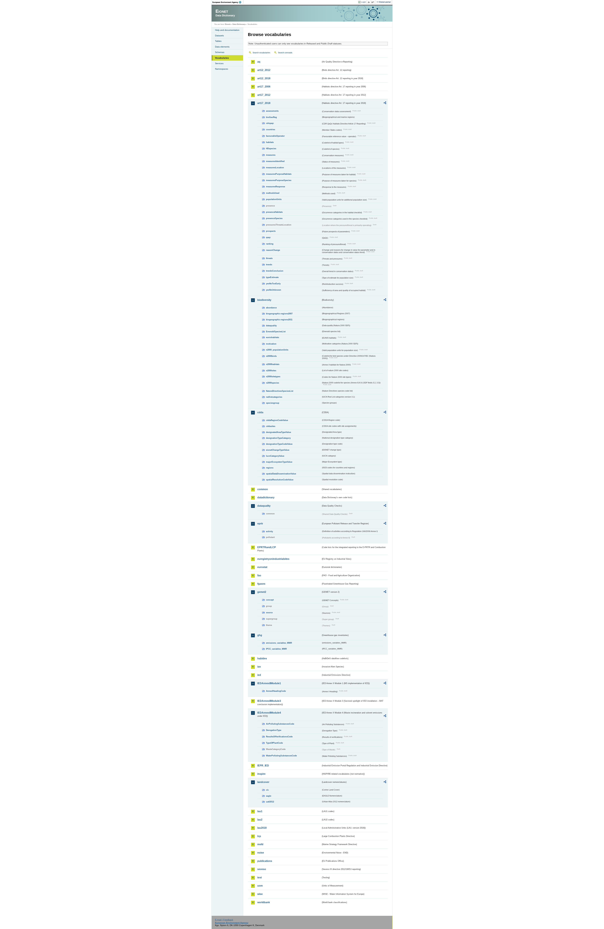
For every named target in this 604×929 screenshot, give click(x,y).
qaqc (268, 237)
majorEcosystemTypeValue (279, 462)
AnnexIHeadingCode (276, 691)
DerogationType (273, 730)
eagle (268, 796)
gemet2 (261, 592)
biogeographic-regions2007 (279, 313)
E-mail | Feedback (224, 919)
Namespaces (221, 69)
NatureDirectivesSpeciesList (279, 391)
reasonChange (273, 250)
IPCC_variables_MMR (276, 649)
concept (270, 600)
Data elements (222, 46)
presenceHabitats (274, 212)
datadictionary (265, 497)
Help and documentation (227, 30)
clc (267, 790)
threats (269, 258)
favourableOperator (275, 136)
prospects (271, 231)
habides (262, 658)
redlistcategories (274, 397)
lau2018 (262, 827)
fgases (261, 583)
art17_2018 (263, 103)
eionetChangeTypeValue (277, 450)
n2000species (272, 383)
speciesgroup (272, 403)
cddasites (270, 426)
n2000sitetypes (273, 376)
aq (258, 61)
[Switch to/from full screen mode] (373, 2)
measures (270, 155)
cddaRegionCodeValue (277, 420)
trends (269, 264)
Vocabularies (222, 58)
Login (363, 2)
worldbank (263, 902)
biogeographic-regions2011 (279, 319)
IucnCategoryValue (275, 456)
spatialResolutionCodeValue (279, 479)
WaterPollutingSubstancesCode (281, 755)
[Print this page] (369, 2)
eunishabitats (272, 337)
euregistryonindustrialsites (273, 559)
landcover (263, 782)
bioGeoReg (271, 117)
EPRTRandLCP (266, 547)
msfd (260, 844)
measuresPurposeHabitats (278, 174)
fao (259, 575)
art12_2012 (263, 70)
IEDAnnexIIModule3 (269, 701)
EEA (228, 2)
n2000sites (271, 370)
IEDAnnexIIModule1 (269, 683)
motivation (271, 344)
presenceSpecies (274, 218)
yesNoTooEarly (273, 283)
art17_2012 (263, 95)
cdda (260, 412)
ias (259, 666)
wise (260, 894)
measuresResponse (275, 186)
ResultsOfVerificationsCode (279, 736)
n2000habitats (272, 364)
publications (264, 861)
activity (269, 531)
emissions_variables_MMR (279, 643)
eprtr (260, 523)
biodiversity (264, 300)
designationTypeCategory (278, 438)
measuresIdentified (275, 161)
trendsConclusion (274, 271)
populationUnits (274, 199)
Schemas (219, 52)
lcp (259, 836)
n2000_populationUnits (277, 350)
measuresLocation (275, 167)
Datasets (219, 35)
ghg (259, 635)
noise (260, 852)
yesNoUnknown (273, 290)
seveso (261, 869)
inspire (261, 774)
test (259, 877)
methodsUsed (272, 193)
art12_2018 (263, 78)
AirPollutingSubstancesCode (280, 724)
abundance (271, 307)
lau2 (259, 819)
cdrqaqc (270, 123)
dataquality (271, 325)
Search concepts (285, 53)
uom (260, 885)
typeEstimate (272, 277)
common (262, 489)
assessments (272, 111)
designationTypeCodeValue (279, 444)
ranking (269, 244)
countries (270, 129)
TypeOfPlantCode (274, 743)
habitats (270, 142)
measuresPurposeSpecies (278, 180)
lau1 (259, 811)
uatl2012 (270, 802)
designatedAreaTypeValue (278, 432)
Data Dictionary (238, 24)
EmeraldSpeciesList (275, 331)
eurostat (262, 567)
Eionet (227, 24)
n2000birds (271, 356)
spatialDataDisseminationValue (281, 474)
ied (259, 675)
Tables (218, 41)
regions (269, 468)
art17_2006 (263, 86)
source (269, 612)
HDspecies (271, 148)
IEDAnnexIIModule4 (269, 712)
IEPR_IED (263, 765)
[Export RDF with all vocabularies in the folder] (385, 103)
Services (219, 63)
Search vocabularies (261, 53)
